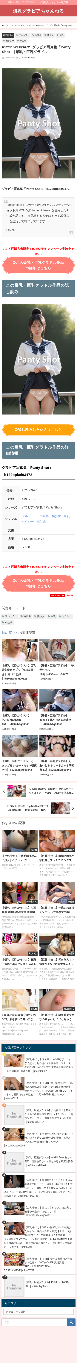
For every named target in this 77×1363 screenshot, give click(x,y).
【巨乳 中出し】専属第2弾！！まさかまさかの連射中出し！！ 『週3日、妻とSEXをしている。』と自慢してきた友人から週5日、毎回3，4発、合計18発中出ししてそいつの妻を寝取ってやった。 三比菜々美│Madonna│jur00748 (38, 1188)
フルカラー (24, 35)
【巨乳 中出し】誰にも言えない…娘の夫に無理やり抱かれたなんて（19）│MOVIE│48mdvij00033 (47, 1211)
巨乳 (61, 35)
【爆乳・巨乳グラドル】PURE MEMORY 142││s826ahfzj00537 (47, 1284)
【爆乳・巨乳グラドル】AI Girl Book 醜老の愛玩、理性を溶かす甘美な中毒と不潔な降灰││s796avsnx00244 (48, 1161)
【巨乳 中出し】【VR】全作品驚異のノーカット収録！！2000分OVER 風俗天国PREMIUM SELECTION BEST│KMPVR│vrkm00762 (38, 1265)
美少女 (50, 35)
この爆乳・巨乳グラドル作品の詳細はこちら (40, 265)
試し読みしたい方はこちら (40, 429)
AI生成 (23, 40)
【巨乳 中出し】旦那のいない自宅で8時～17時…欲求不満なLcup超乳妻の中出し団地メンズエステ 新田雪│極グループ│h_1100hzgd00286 (38, 1140)
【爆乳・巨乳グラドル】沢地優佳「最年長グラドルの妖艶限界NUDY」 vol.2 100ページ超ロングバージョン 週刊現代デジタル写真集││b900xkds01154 (48, 1116)
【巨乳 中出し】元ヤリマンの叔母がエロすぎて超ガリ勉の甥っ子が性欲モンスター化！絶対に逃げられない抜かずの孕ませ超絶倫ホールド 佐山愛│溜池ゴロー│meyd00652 (38, 1065)
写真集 (38, 35)
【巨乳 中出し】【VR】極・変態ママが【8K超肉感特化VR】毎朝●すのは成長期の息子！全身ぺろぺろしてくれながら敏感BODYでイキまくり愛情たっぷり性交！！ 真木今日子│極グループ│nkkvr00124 (38, 1091)
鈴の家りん (8, 35)
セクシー (10, 40)
